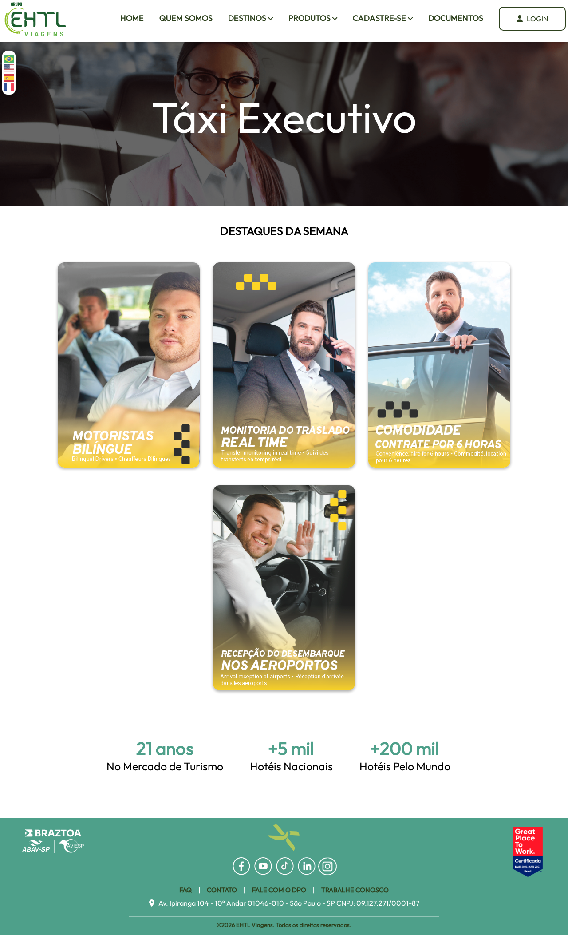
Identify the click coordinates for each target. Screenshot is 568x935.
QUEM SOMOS (186, 18)
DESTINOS (248, 18)
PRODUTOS (310, 18)
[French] (9, 86)
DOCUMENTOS (455, 18)
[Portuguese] (9, 58)
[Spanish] (9, 77)
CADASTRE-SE (380, 18)
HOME (132, 18)
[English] (9, 67)
